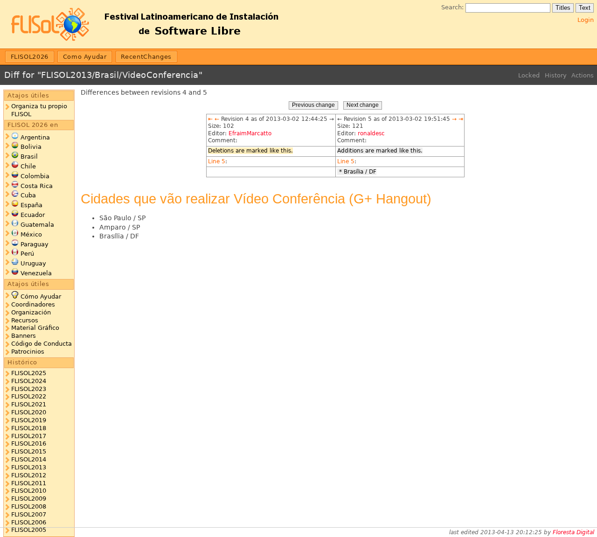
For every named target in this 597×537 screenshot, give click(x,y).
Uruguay (33, 263)
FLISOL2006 (28, 522)
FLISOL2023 (28, 388)
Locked (529, 75)
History (556, 75)
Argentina (35, 137)
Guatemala (37, 224)
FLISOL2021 (28, 404)
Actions (582, 75)
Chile (28, 166)
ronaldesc (371, 133)
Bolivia (31, 146)
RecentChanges (146, 56)
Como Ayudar (85, 56)
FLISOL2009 (28, 498)
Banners (23, 335)
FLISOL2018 (28, 428)
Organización (31, 312)
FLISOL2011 (28, 483)
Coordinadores (33, 304)
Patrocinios (27, 351)
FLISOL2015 (28, 451)
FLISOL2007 (28, 514)
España (31, 205)
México (31, 234)
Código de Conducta (41, 343)
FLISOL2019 (28, 420)
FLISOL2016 (28, 443)
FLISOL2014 (28, 459)
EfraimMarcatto (250, 133)
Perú (27, 253)
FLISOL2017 (28, 435)
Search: (452, 7)
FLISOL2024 (28, 380)
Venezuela (36, 273)
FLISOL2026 (30, 56)
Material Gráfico (35, 327)
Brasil (29, 156)
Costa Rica (37, 185)
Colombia (35, 176)
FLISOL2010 (28, 490)
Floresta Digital (573, 532)
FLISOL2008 (28, 506)
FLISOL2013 (28, 467)
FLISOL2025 (28, 373)
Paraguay (35, 244)
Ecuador (33, 214)
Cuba (28, 195)
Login (585, 19)
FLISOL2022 (28, 396)
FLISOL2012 (28, 475)
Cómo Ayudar (41, 296)
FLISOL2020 (28, 412)
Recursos (24, 320)
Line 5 (216, 161)
